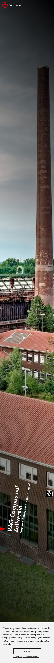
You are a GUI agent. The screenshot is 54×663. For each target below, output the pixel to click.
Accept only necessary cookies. (26, 656)
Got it (27, 651)
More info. (6, 644)
